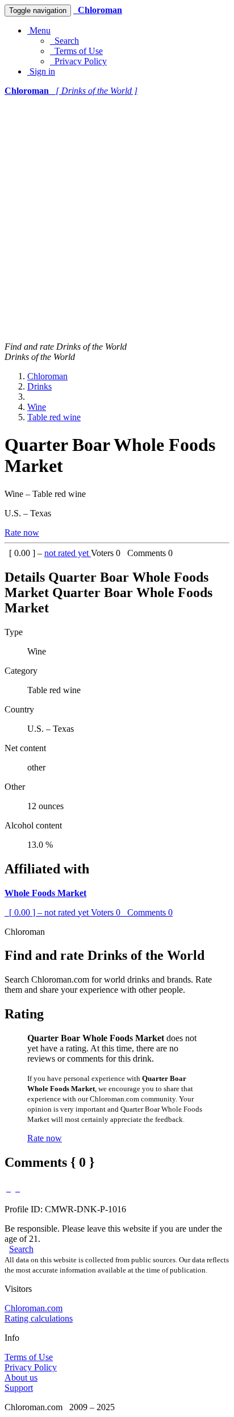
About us (21, 1377)
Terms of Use (76, 51)
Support (19, 1388)
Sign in (41, 71)
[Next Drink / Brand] (17, 1188)
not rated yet (67, 553)
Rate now (22, 532)
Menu (39, 30)
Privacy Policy (78, 61)
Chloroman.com (33, 1308)
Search (64, 40)
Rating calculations (39, 1318)
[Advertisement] (117, 219)
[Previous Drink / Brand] (8, 1188)
